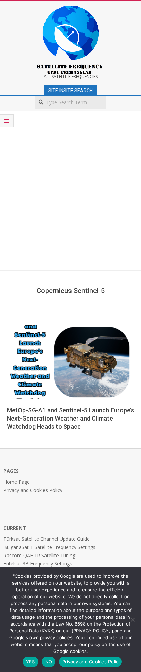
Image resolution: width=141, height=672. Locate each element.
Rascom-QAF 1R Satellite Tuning (39, 555)
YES (30, 661)
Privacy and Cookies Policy (32, 490)
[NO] (132, 619)
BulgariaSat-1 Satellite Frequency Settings (49, 547)
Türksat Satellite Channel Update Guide (46, 539)
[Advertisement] (70, 196)
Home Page (16, 482)
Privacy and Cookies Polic (90, 661)
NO (48, 661)
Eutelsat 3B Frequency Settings (37, 563)
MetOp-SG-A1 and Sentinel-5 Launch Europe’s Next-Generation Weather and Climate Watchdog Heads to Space (70, 418)
